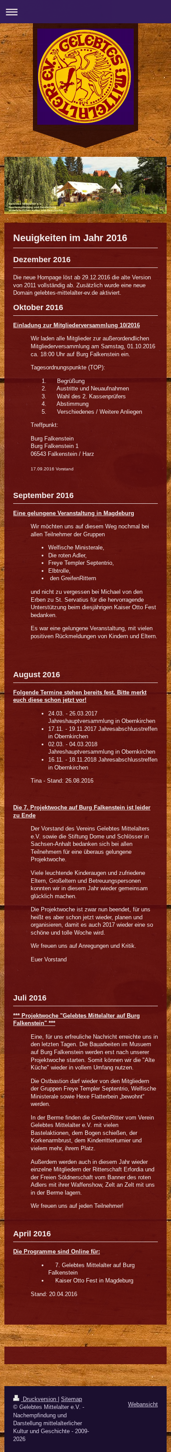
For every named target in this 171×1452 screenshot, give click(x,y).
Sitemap (71, 1399)
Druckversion (39, 1399)
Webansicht (143, 1404)
